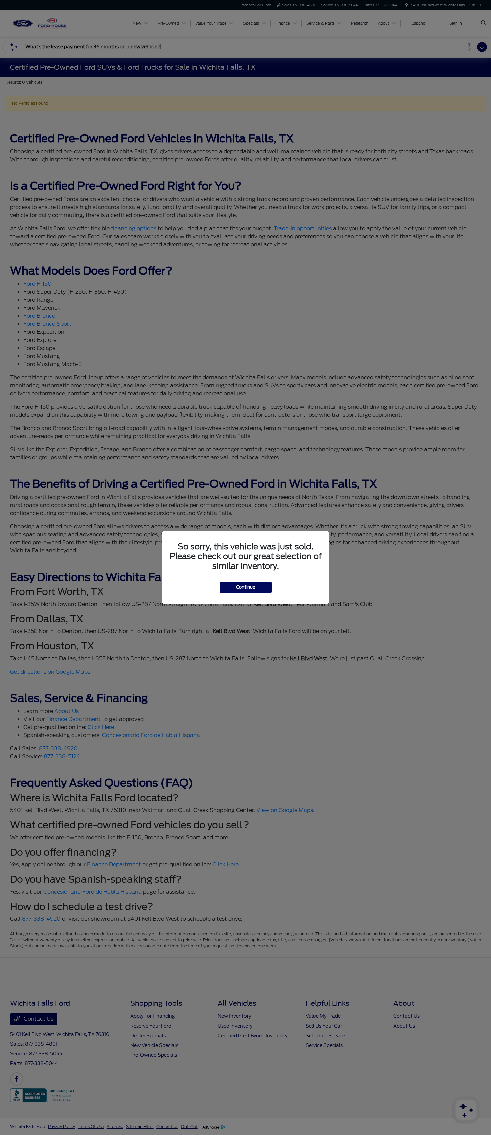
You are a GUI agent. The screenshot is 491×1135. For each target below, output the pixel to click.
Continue (245, 587)
